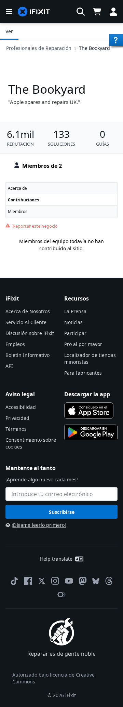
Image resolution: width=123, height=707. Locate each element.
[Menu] (9, 11)
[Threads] (109, 581)
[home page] (34, 12)
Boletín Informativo (27, 355)
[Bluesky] (95, 581)
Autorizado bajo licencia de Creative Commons (53, 678)
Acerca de (17, 188)
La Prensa (75, 311)
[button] (80, 11)
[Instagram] (55, 581)
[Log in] (113, 11)
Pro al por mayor (83, 344)
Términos (16, 429)
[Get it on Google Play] (91, 432)
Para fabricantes (83, 373)
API (9, 366)
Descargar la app (87, 394)
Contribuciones (23, 200)
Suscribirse (61, 512)
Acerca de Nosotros (27, 311)
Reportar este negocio (35, 226)
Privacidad (17, 418)
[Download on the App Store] (88, 410)
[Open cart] (97, 11)
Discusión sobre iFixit (29, 333)
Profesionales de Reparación (38, 48)
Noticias (73, 322)
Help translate (56, 559)
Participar (75, 333)
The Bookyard (94, 48)
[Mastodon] (83, 581)
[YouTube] (69, 581)
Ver (9, 31)
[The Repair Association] (61, 594)
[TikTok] (14, 581)
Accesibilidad (20, 407)
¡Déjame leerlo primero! (39, 525)
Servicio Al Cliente (25, 322)
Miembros (17, 211)
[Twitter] (42, 581)
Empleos (15, 344)
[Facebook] (28, 581)
